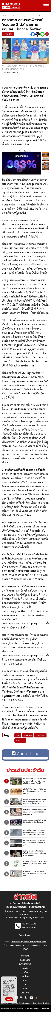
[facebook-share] (32, 34)
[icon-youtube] (31, 998)
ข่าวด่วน (25, 955)
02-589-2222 (29, 923)
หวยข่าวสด (40, 735)
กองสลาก (28, 735)
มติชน (34, 1003)
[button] (4, 1014)
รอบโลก (25, 976)
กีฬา (25, 988)
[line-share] (42, 34)
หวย (18, 735)
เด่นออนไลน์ (24, 960)
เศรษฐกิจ (12, 16)
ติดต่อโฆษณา (25, 1003)
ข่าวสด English (43, 1003)
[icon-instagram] (21, 998)
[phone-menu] (46, 6)
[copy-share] (47, 34)
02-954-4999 (29, 927)
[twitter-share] (37, 34)
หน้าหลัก (4, 16)
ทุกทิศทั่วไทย (25, 964)
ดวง (25, 984)
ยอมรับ (9, 999)
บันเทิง (25, 968)
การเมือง (25, 972)
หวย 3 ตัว (20, 740)
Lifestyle (25, 992)
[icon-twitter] (26, 998)
